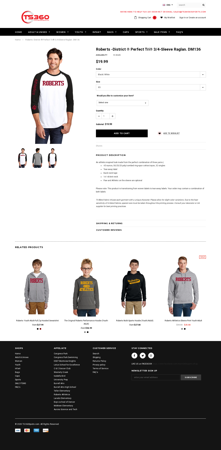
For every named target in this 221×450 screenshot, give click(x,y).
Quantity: (100, 111)
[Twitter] (143, 355)
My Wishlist (169, 17)
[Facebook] (134, 355)
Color (98, 69)
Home (18, 40)
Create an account (197, 17)
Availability (101, 55)
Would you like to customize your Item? (115, 96)
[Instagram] (151, 355)
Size (98, 82)
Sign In (182, 17)
